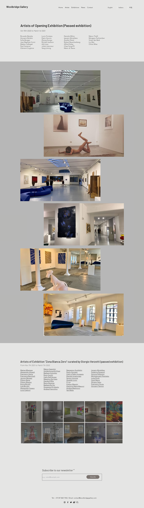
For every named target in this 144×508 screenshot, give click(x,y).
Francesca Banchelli (27, 376)
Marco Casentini (50, 369)
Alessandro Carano (27, 388)
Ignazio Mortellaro (98, 370)
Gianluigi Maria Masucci (75, 386)
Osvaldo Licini (71, 380)
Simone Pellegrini (97, 374)
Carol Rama (95, 380)
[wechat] (77, 502)
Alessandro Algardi (27, 372)
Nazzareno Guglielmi (74, 370)
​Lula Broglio (24, 386)
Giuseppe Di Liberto (51, 387)
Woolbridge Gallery (17, 6)
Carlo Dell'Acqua (50, 377)
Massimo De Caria (50, 379)
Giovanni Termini (97, 386)
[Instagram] (65, 502)
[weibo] (74, 502)
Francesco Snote (97, 384)
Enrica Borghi (25, 384)
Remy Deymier (49, 383)
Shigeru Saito (96, 382)
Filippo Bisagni (26, 382)
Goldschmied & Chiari (52, 371)
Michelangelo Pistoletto (100, 376)
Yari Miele (70, 390)
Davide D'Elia (49, 381)
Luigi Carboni (25, 390)
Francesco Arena (26, 374)
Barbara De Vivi (49, 385)
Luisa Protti (95, 378)
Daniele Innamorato (73, 376)
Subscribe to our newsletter (57, 470)
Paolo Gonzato (72, 372)
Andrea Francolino (51, 389)
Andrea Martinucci (73, 388)
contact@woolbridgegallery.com (85, 498)
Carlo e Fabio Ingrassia (74, 374)
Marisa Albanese (26, 370)
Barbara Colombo (50, 373)
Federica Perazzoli (98, 372)
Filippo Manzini (72, 384)
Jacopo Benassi (26, 378)
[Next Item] (119, 422)
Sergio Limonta (72, 378)
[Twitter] (71, 502)
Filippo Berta (25, 380)
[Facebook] (68, 502)
